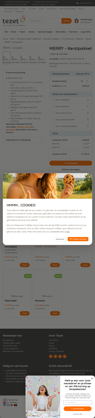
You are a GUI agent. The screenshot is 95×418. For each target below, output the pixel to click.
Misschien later (77, 414)
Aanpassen (60, 239)
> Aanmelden (77, 409)
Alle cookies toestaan (78, 239)
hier (67, 232)
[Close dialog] (92, 378)
